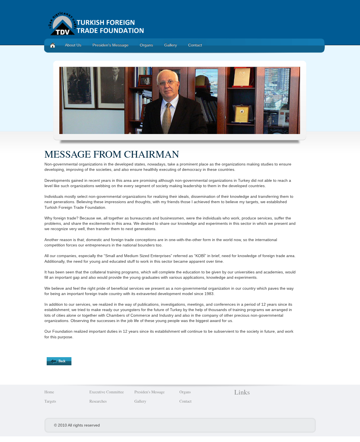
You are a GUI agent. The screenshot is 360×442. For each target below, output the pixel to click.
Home (49, 392)
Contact (195, 45)
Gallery (170, 45)
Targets (50, 401)
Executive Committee (106, 392)
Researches (98, 401)
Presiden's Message (111, 45)
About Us (73, 45)
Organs (146, 45)
